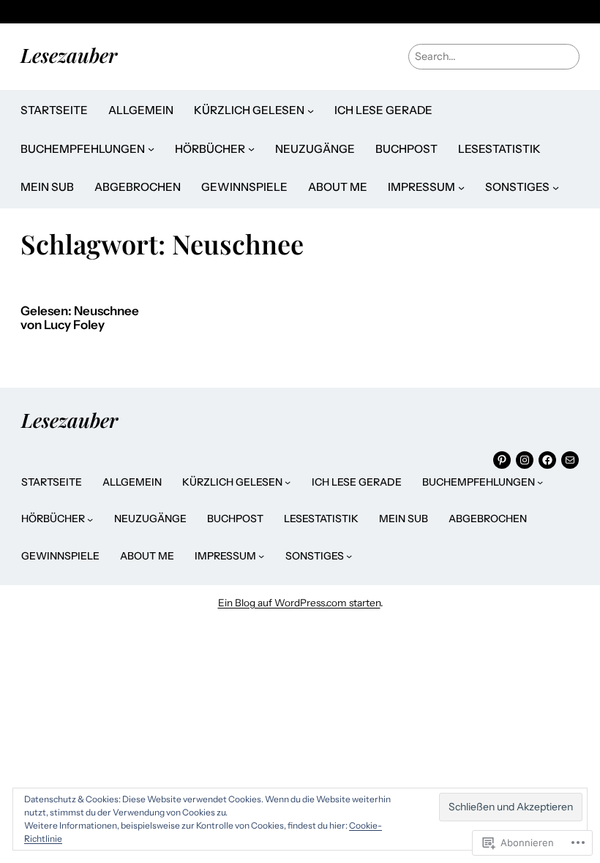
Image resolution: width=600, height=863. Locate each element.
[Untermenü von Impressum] (461, 187)
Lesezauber (68, 55)
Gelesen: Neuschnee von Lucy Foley (79, 318)
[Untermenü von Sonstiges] (555, 187)
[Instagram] (524, 460)
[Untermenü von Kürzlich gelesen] (310, 111)
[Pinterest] (502, 460)
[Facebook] (547, 460)
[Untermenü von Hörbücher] (251, 149)
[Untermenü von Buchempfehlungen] (151, 149)
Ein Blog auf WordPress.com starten (299, 602)
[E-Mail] (570, 460)
